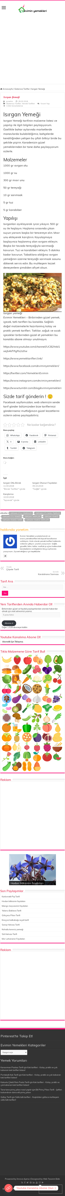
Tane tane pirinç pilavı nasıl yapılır (16, 1089)
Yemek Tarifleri (28, 103)
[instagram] (40, 1182)
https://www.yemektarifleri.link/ (22, 358)
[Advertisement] (32, 46)
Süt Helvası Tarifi (9, 934)
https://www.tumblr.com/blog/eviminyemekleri (32, 388)
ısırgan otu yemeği (12, 516)
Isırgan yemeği (51, 516)
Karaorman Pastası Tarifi (12, 1067)
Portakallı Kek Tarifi (9, 1075)
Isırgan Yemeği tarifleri (37, 520)
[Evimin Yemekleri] (32, 8)
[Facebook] (25, 1182)
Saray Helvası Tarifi (11, 925)
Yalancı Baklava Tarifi (11, 910)
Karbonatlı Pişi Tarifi (11, 896)
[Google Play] (43, 1182)
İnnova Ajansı (23, 1179)
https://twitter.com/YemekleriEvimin (25, 373)
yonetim (9, 101)
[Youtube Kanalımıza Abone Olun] (8, 1188)
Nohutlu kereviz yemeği (12, 929)
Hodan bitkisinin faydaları (27, 883)
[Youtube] (37, 1182)
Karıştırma (8, 494)
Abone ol (9, 623)
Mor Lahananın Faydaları (13, 939)
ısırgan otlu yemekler (21, 513)
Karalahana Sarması (48, 573)
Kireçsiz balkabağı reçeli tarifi (15, 920)
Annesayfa (7, 89)
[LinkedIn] (33, 1182)
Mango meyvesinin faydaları (15, 906)
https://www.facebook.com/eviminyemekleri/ (31, 366)
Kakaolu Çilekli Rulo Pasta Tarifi (15, 1082)
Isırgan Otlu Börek (12, 483)
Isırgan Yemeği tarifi (12, 520)
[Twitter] (27, 1182)
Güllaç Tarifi (6, 1097)
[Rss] (22, 1182)
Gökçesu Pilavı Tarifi (11, 915)
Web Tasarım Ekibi (51, 1179)
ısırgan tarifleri (33, 516)
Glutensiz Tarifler (22, 89)
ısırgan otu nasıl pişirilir (48, 513)
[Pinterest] (30, 1182)
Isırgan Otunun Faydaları (44, 483)
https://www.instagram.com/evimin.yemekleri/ (32, 380)
